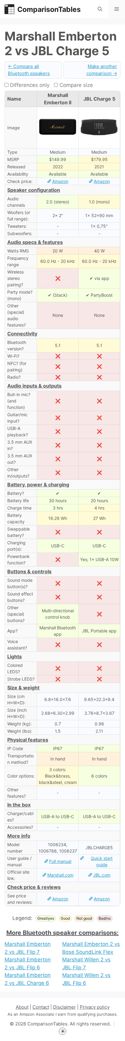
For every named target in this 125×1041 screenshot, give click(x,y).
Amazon (60, 181)
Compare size (75, 85)
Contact (40, 1007)
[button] (100, 9)
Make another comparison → (101, 69)
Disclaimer (64, 1007)
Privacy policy (95, 1007)
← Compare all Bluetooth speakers (29, 69)
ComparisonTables (49, 9)
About (22, 1007)
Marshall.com (60, 875)
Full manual (60, 861)
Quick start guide (102, 861)
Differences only (28, 85)
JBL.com (101, 875)
